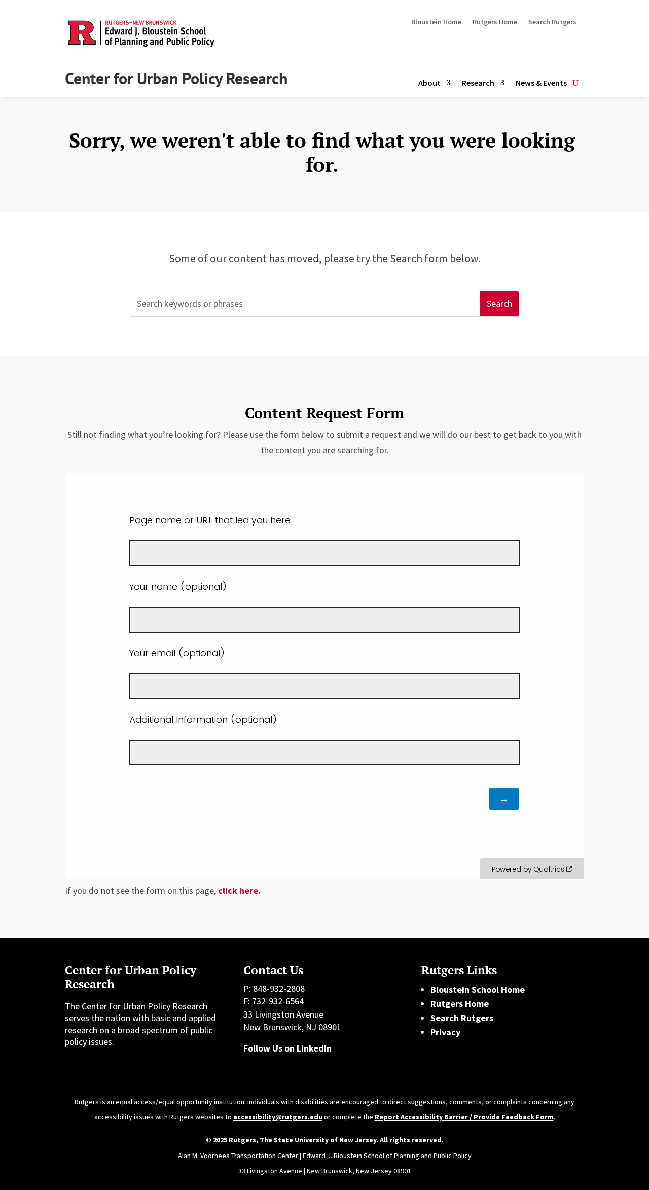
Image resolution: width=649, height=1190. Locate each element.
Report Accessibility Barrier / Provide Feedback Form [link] (464, 1117)
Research (478, 83)
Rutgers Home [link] (459, 1003)
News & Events (541, 83)
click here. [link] (239, 890)
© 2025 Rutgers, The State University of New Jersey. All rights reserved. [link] (325, 1139)
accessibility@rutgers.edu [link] (277, 1117)
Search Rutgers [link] (461, 1018)
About (429, 83)
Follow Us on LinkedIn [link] (287, 1048)
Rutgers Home (495, 22)
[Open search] (575, 83)
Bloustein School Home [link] (477, 989)
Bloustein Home (436, 22)
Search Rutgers (552, 22)
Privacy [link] (445, 1032)
